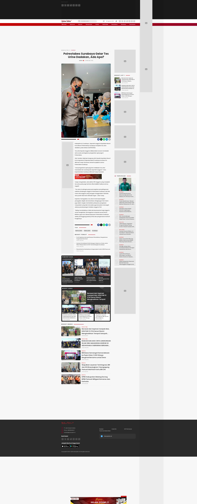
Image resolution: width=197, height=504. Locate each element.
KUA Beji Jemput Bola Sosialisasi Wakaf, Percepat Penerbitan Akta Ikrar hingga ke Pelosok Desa (126, 248)
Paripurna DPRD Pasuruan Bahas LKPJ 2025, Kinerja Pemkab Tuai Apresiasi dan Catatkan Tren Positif (91, 282)
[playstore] (74, 447)
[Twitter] (65, 5)
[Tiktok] (79, 5)
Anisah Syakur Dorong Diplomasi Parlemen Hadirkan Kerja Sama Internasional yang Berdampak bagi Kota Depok (67, 283)
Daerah (73, 50)
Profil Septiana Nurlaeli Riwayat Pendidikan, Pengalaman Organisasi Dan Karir (92, 238)
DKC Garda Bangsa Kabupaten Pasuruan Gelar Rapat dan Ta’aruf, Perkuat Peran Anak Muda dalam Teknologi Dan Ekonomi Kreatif (126, 219)
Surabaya (94, 230)
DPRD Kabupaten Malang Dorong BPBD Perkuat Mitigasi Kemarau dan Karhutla (96, 379)
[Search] (79, 21)
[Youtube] (76, 5)
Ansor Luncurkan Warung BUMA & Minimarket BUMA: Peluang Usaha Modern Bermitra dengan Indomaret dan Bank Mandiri (127, 241)
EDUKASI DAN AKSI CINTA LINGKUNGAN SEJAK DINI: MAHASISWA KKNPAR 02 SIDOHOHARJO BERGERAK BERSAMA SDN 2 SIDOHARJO (69, 318)
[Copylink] (109, 139)
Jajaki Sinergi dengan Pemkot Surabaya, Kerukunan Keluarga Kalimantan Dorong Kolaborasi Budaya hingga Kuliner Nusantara (80, 283)
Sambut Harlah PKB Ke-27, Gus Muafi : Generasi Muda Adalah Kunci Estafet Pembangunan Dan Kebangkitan (126, 234)
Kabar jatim (87, 230)
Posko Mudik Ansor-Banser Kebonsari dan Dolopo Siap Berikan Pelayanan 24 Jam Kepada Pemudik (126, 203)
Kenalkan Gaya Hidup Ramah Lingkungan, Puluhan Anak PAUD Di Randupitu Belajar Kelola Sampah (126, 211)
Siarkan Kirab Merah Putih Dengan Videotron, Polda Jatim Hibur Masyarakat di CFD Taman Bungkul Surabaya (92, 244)
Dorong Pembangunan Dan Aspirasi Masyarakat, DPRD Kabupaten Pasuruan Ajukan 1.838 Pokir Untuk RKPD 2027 (104, 283)
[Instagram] (73, 5)
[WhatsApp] (104, 139)
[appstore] (65, 447)
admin (81, 60)
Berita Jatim (79, 230)
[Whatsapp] (68, 5)
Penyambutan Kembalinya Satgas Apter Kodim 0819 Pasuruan (93, 249)
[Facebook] (62, 5)
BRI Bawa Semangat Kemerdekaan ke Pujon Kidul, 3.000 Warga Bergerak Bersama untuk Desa (86, 318)
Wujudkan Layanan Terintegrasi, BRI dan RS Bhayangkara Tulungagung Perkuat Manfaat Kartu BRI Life (102, 318)
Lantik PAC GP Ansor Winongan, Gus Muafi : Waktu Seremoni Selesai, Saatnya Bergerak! (126, 256)
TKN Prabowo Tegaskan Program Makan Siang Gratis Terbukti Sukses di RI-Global (127, 226)
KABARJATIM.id (65, 50)
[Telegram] (71, 5)
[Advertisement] (98, 38)
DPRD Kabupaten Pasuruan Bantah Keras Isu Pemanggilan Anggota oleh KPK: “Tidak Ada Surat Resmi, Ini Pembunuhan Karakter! (126, 265)
